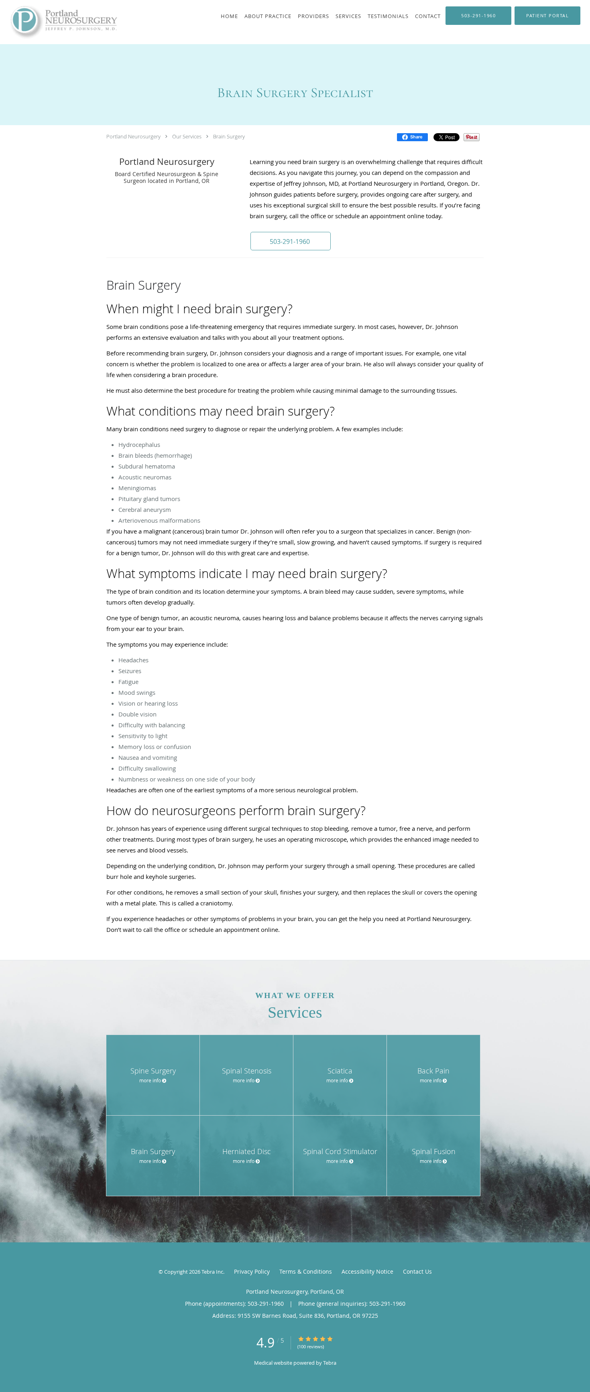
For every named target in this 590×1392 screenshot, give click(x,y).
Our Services (186, 136)
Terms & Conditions (305, 1271)
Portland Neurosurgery (133, 136)
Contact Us (417, 1271)
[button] (290, 241)
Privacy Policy (252, 1271)
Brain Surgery (229, 136)
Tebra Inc (212, 1271)
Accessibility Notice (367, 1271)
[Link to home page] (58, 22)
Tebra (329, 1362)
